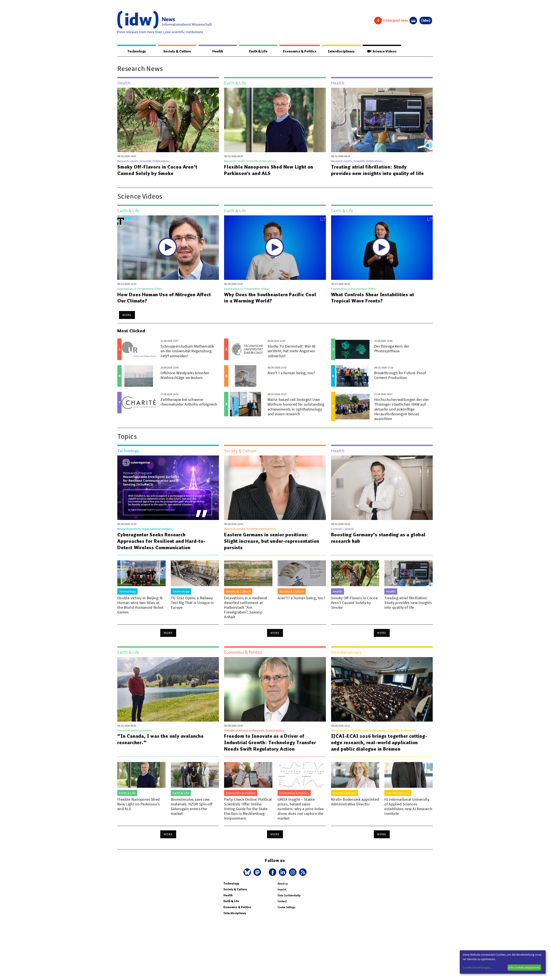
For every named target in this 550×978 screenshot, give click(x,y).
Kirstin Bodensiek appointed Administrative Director (355, 801)
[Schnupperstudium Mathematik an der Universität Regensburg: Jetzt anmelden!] (139, 349)
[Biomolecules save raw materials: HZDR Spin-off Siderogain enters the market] (195, 775)
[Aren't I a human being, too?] (245, 376)
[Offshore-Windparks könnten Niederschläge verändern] (139, 376)
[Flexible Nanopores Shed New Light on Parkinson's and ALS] (275, 120)
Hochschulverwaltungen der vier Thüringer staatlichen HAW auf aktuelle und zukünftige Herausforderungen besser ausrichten (401, 409)
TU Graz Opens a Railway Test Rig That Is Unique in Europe (192, 602)
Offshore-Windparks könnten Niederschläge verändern (184, 375)
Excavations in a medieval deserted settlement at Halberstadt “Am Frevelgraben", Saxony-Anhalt (245, 607)
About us (283, 883)
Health (217, 51)
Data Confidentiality (289, 895)
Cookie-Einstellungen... (477, 967)
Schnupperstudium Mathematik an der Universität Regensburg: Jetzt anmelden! (187, 351)
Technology (136, 51)
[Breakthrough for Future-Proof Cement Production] (352, 376)
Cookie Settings (286, 907)
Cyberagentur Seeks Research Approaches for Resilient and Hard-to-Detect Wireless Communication (161, 541)
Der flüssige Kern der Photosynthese (391, 348)
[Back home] (164, 22)
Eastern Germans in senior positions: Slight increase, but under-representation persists (271, 541)
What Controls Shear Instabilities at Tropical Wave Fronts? (372, 298)
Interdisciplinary (341, 51)
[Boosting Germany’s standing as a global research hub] (382, 487)
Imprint (282, 889)
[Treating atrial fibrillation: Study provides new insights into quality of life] (382, 120)
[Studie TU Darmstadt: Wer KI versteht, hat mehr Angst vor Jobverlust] (245, 349)
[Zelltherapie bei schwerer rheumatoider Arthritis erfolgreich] (139, 402)
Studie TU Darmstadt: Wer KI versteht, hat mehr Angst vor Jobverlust (291, 351)
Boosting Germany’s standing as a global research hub (378, 538)
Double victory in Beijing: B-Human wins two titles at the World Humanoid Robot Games (140, 605)
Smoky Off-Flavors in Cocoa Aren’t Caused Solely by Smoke (157, 170)
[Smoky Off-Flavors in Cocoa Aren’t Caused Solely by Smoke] (168, 120)
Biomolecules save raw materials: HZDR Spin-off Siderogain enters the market (191, 806)
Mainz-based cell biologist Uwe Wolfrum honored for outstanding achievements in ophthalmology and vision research (295, 406)
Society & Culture (177, 51)
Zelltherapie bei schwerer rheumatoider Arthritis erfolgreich (188, 402)
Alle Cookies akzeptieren (524, 967)
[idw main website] (426, 20)
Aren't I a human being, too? (291, 372)
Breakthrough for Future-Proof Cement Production (400, 375)
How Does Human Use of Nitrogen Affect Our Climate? (164, 298)
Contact (282, 901)
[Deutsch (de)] (413, 20)
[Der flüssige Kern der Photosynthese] (352, 349)
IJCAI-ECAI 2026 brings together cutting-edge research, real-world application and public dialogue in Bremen (379, 742)
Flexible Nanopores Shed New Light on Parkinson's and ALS (268, 170)
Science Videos (384, 51)
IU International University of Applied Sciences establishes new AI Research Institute (408, 806)
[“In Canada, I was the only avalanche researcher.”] (168, 689)
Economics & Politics (299, 51)
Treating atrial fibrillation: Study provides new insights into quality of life (377, 170)
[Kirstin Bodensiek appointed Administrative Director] (355, 775)
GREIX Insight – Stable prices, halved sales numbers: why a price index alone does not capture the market (301, 809)
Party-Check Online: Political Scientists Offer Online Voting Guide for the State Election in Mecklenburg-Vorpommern (248, 809)
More (126, 315)
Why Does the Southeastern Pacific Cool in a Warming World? (270, 298)
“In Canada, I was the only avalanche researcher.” (160, 739)
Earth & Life (258, 51)
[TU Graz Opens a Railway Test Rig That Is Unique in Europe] (195, 573)
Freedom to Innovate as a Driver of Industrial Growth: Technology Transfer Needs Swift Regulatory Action (270, 742)
